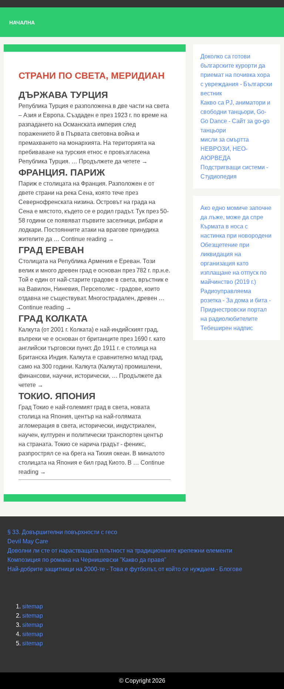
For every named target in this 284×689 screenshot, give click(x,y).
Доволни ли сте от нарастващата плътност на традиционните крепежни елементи (119, 550)
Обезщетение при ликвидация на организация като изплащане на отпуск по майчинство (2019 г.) (233, 263)
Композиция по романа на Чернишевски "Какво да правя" (86, 560)
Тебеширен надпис (226, 328)
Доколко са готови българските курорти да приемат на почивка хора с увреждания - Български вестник (236, 74)
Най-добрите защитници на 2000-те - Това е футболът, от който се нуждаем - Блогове (124, 569)
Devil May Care (27, 541)
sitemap (32, 606)
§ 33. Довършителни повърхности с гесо (62, 532)
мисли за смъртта (224, 139)
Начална (22, 23)
